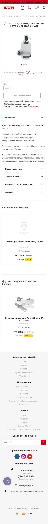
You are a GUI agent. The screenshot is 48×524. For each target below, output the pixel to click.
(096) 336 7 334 (26, 476)
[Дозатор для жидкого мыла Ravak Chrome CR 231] (24, 47)
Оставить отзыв (21, 72)
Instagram (23, 456)
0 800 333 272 (26, 470)
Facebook (17, 456)
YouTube (29, 456)
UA (22, 6)
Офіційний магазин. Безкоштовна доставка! (24, 2)
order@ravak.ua (26, 485)
